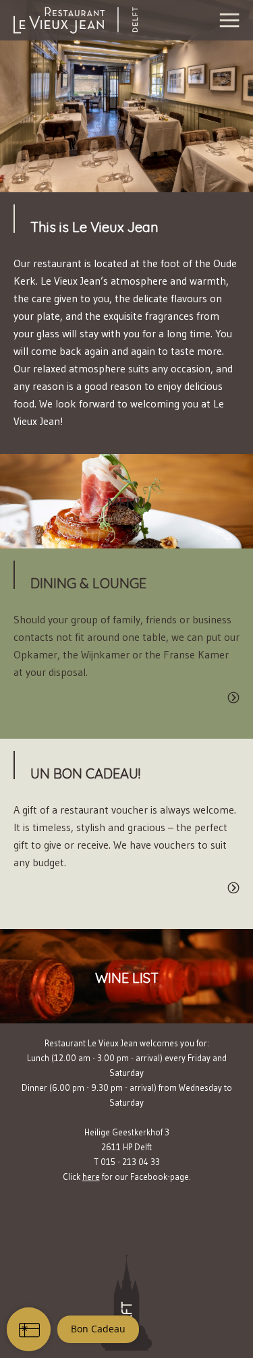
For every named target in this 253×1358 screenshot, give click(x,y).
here (91, 1176)
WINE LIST (127, 977)
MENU (126, 502)
